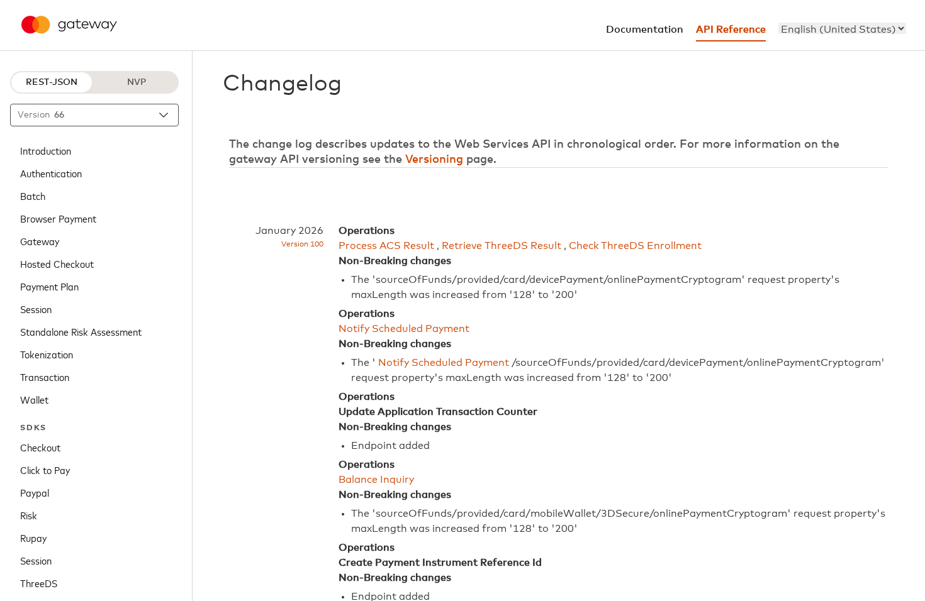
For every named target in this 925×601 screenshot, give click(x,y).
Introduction (45, 150)
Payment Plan (49, 286)
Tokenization (46, 354)
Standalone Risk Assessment (81, 331)
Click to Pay (45, 470)
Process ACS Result (386, 246)
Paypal (34, 492)
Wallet (34, 399)
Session (36, 309)
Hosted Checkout (57, 263)
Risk (28, 515)
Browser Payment (58, 218)
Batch (32, 195)
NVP (136, 82)
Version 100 (302, 244)
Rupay (33, 537)
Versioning (434, 159)
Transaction (44, 376)
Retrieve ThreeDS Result (501, 246)
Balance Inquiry (376, 480)
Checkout (40, 447)
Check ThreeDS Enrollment (635, 246)
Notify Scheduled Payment (404, 329)
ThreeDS (38, 583)
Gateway (39, 241)
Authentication (51, 173)
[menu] (842, 28)
